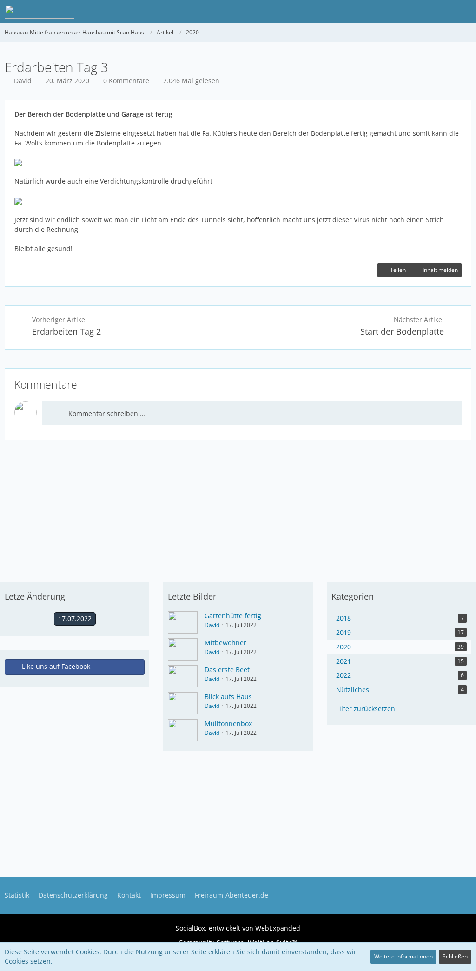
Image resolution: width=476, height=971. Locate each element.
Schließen (455, 956)
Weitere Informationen (403, 956)
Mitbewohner (225, 642)
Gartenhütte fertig (233, 615)
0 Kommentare (126, 80)
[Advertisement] (238, 507)
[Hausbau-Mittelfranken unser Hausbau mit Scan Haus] (39, 11)
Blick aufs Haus (228, 696)
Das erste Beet (227, 669)
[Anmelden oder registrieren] (440, 11)
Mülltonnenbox (228, 723)
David (212, 625)
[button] (464, 11)
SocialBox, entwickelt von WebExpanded (238, 928)
